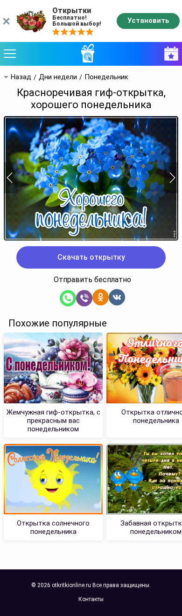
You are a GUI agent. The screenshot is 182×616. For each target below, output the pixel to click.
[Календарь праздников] (169, 54)
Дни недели (58, 77)
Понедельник (106, 77)
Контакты (91, 599)
